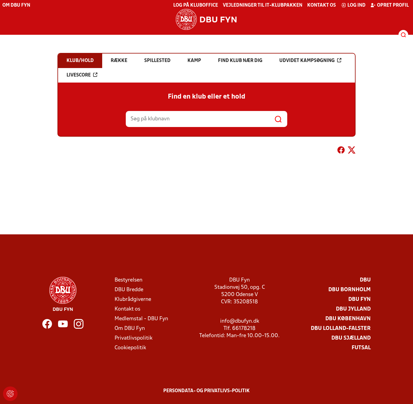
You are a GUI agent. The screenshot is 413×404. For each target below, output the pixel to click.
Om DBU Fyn (16, 5)
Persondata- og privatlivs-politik (206, 391)
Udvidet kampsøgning (307, 61)
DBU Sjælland (351, 338)
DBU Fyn (359, 299)
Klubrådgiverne (133, 299)
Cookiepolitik (130, 347)
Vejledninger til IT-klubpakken (262, 5)
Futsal (361, 347)
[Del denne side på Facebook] (341, 151)
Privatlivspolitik (133, 338)
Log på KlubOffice (195, 5)
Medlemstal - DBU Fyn (141, 318)
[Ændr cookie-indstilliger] (10, 393)
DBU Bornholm (349, 289)
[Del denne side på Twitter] (352, 151)
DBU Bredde (129, 289)
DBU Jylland (353, 309)
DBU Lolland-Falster (341, 328)
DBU (365, 280)
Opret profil (393, 5)
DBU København (348, 318)
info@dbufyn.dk (239, 321)
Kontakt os (321, 5)
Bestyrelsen (128, 280)
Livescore (79, 75)
